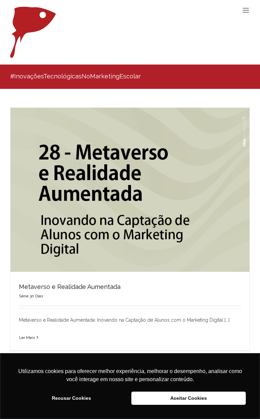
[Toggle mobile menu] (246, 10)
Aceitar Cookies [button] (188, 398)
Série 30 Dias (31, 296)
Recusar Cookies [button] (71, 398)
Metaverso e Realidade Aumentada (70, 286)
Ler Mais (27, 337)
